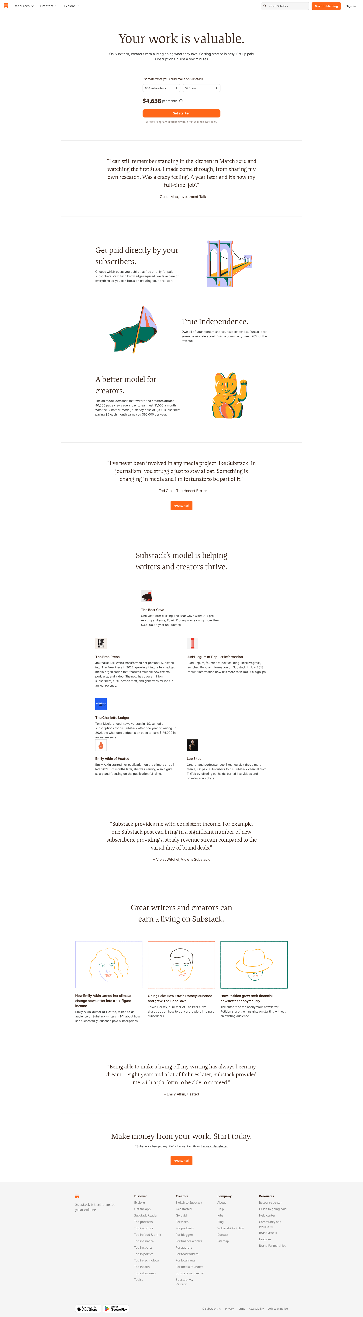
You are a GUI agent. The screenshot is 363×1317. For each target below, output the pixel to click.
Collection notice (278, 1308)
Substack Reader (146, 1215)
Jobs (220, 1215)
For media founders (189, 1267)
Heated (193, 1094)
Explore (139, 1202)
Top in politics (143, 1254)
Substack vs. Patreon (184, 1282)
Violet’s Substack (195, 859)
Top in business (145, 1273)
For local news (186, 1260)
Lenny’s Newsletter (214, 1146)
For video (182, 1222)
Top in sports (143, 1247)
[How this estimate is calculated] (181, 101)
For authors (184, 1247)
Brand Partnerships (272, 1246)
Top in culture (143, 1228)
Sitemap (223, 1241)
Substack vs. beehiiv (189, 1273)
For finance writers (189, 1241)
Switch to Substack (189, 1202)
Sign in (351, 6)
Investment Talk (193, 197)
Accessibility (256, 1308)
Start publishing (326, 6)
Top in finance (144, 1241)
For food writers (187, 1254)
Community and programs (270, 1224)
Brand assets (268, 1233)
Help (220, 1209)
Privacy (229, 1308)
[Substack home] (6, 6)
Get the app (142, 1209)
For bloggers (185, 1235)
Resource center (270, 1202)
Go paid (181, 1215)
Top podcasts (143, 1222)
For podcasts (185, 1228)
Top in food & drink (147, 1235)
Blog (220, 1222)
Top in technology (146, 1260)
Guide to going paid (273, 1209)
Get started (181, 113)
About (221, 1202)
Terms (241, 1308)
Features (265, 1239)
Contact (222, 1235)
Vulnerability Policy (230, 1228)
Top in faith (142, 1267)
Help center (267, 1215)
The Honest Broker (191, 491)
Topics (138, 1280)
